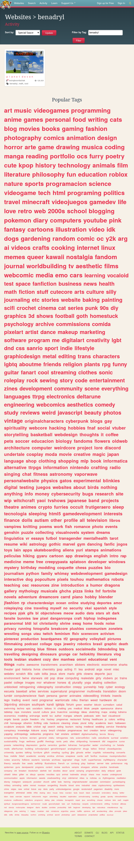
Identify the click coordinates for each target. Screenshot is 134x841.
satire (25, 785)
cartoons (40, 229)
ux (68, 763)
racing (78, 726)
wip (8, 500)
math (21, 83)
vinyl (64, 778)
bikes (14, 774)
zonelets (116, 628)
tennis (103, 734)
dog (29, 579)
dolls (27, 520)
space (23, 283)
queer (35, 256)
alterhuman (17, 748)
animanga (34, 715)
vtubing (42, 793)
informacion (32, 778)
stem (49, 793)
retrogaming (27, 687)
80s (30, 673)
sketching (94, 712)
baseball (21, 691)
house (55, 793)
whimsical (20, 792)
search (51, 726)
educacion (43, 441)
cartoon (56, 555)
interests (113, 513)
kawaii (55, 256)
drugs (86, 748)
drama (118, 708)
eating (60, 726)
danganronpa (61, 618)
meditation (121, 778)
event (26, 700)
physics (49, 480)
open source (22, 832)
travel (12, 201)
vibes (82, 778)
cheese (100, 800)
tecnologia (15, 513)
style (113, 607)
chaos (91, 774)
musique (42, 785)
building (29, 748)
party (52, 789)
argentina (64, 811)
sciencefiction (83, 737)
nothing (109, 487)
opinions (87, 811)
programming (91, 110)
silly (111, 291)
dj (69, 682)
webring (22, 811)
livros (37, 669)
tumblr (8, 695)
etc (36, 299)
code (81, 380)
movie (65, 454)
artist (31, 332)
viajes (13, 789)
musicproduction (117, 756)
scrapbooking (11, 737)
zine (55, 585)
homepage (15, 723)
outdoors (66, 648)
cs (100, 778)
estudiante (103, 737)
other (56, 520)
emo (61, 275)
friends (52, 364)
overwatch (96, 793)
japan (113, 454)
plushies (77, 628)
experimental (87, 480)
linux (108, 247)
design (107, 137)
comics (54, 137)
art (8, 110)
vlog (117, 654)
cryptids (97, 752)
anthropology (21, 734)
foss (6, 756)
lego (7, 700)
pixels (62, 579)
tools (8, 659)
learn (110, 723)
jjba (72, 752)
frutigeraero (98, 507)
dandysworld (27, 767)
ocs (82, 156)
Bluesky (46, 832)
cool (26, 83)
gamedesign (116, 573)
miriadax (60, 800)
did (103, 741)
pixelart (13, 332)
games (33, 119)
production (30, 638)
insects (116, 695)
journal (14, 265)
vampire (75, 767)
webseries (35, 734)
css (20, 348)
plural (83, 723)
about (79, 487)
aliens (68, 550)
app (69, 555)
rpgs (57, 643)
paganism (98, 789)
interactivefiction (121, 796)
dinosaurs (48, 654)
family (46, 573)
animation (81, 137)
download (110, 815)
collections (29, 800)
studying (87, 602)
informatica (115, 461)
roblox (118, 174)
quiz (58, 774)
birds (93, 487)
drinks (17, 814)
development (35, 388)
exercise (19, 796)
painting (112, 299)
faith (69, 807)
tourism (69, 726)
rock (32, 380)
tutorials (46, 759)
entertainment (107, 380)
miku (74, 700)
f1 (75, 669)
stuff (42, 291)
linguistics (14, 538)
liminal (102, 748)
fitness (40, 474)
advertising (54, 796)
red (5, 807)
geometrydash (54, 804)
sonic (106, 372)
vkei (88, 607)
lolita (45, 673)
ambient (75, 734)
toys (8, 550)
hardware (106, 700)
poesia (7, 745)
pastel (8, 682)
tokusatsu (25, 814)
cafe (37, 673)
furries (61, 507)
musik (44, 804)
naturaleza (101, 807)
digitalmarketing (90, 734)
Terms (78, 836)
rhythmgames (109, 778)
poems (45, 526)
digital (10, 487)
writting (121, 719)
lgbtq (10, 364)
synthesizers (119, 785)
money (42, 494)
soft (87, 756)
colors (112, 719)
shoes (75, 723)
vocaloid (118, 275)
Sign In (121, 3)
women (33, 737)
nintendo (79, 467)
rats (72, 737)
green (79, 704)
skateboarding (47, 550)
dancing (94, 544)
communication (11, 778)
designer (30, 807)
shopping (68, 461)
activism (107, 633)
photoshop (66, 814)
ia (87, 778)
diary (40, 220)
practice (103, 767)
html (59, 192)
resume (11, 544)
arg (123, 238)
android (89, 669)
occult (76, 507)
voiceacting (108, 752)
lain (17, 550)
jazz (109, 673)
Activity (43, 3)
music (23, 110)
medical (78, 708)
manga (14, 156)
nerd (35, 700)
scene (92, 388)
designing (30, 654)
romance (82, 526)
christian (61, 730)
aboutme (30, 364)
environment (12, 678)
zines (10, 388)
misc (116, 669)
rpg (106, 364)
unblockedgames (63, 789)
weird (49, 412)
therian (84, 700)
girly (98, 678)
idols (45, 789)
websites (62, 487)
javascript (70, 412)
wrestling (11, 633)
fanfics (94, 756)
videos (21, 247)
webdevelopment (87, 573)
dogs (11, 238)
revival (33, 785)
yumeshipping (119, 781)
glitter (21, 774)
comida (101, 324)
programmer (77, 691)
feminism (62, 633)
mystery (11, 567)
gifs (30, 613)
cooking (63, 247)
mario (71, 673)
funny (120, 364)
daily (103, 770)
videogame (20, 192)
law (35, 618)
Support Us (67, 3)
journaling (17, 299)
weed (94, 700)
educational (98, 659)
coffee (112, 434)
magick (125, 800)
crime (6, 789)
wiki (23, 544)
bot (50, 770)
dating (47, 800)
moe (98, 774)
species (41, 774)
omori (81, 659)
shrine (65, 623)
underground (116, 774)
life (122, 201)
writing (98, 119)
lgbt (116, 340)
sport (51, 348)
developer (97, 561)
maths (21, 664)
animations (110, 550)
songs (26, 633)
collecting (44, 532)
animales (75, 695)
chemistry (48, 669)
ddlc (5, 814)
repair (77, 800)
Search (32, 3)
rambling (95, 796)
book (96, 461)
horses (61, 682)
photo (97, 526)
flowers (102, 441)
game (46, 146)
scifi (9, 308)
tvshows (57, 500)
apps (27, 550)
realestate (87, 678)
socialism (38, 708)
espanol (27, 796)
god (17, 669)
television (97, 520)
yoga (87, 682)
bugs (87, 494)
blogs (96, 421)
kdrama (122, 712)
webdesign (66, 434)
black (88, 793)
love (10, 210)
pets (8, 441)
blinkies (111, 480)
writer (88, 752)
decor (64, 770)
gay (108, 421)
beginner (76, 807)
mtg (126, 763)
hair (57, 734)
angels (7, 719)
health (107, 283)
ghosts (79, 752)
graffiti (40, 741)
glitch (47, 752)
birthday (28, 567)
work (58, 526)
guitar (11, 372)
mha (36, 792)
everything (114, 388)
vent (113, 659)
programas (62, 719)
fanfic (109, 544)
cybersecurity (65, 494)
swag (76, 623)
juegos (43, 487)
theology (49, 741)
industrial (86, 785)
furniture (38, 752)
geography (79, 638)
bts (122, 648)
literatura (104, 654)
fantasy (14, 229)
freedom (34, 719)
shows (44, 316)
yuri (79, 550)
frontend (115, 804)
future (33, 789)
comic (86, 238)
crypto (45, 507)
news (90, 283)
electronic (93, 664)
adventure (27, 596)
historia (27, 669)
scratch (21, 673)
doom (122, 691)
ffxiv (75, 633)
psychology (19, 324)
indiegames (107, 618)
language (14, 461)
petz (65, 741)
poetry (115, 156)
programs (39, 767)
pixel (44, 618)
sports (34, 183)
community (68, 388)
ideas (84, 712)
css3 (119, 800)
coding (115, 146)
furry (96, 156)
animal (65, 774)
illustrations (50, 763)
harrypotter (85, 745)
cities (111, 811)
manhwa (68, 659)
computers (65, 220)
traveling (41, 607)
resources (40, 585)
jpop (59, 669)
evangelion (9, 792)
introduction (72, 585)
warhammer (35, 804)
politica (102, 814)
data (90, 613)
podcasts (89, 715)
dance (48, 332)
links (88, 591)
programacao (75, 730)
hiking (29, 555)
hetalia (120, 745)
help (101, 687)
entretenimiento (96, 804)
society (41, 756)
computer (42, 448)
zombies (52, 807)
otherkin (27, 723)
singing (12, 474)
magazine (112, 741)
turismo (23, 737)
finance (12, 520)
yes (70, 708)
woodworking (102, 811)
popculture (45, 579)
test (9, 283)
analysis (20, 726)
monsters (26, 712)
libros (114, 520)
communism (96, 628)
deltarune (89, 396)
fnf (97, 591)
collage (46, 643)
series (75, 308)
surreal (114, 737)
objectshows (51, 613)
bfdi (28, 623)
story (66, 380)
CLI (97, 832)
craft (78, 618)
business (70, 283)
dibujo (33, 774)
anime (13, 119)
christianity (48, 623)
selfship (39, 763)
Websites (19, 3)
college (18, 682)
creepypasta (56, 561)
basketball (41, 434)
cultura (45, 712)
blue (41, 648)
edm (98, 715)
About (78, 832)
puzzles (95, 567)
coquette (65, 567)
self (93, 811)
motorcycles (20, 807)
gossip (103, 796)
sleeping (38, 513)
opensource (107, 708)
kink (114, 800)
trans (84, 356)
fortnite (109, 591)
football (64, 316)
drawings (83, 555)
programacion (66, 183)
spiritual (7, 804)
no (65, 607)
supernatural (59, 691)
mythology (29, 591)
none (8, 648)
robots (117, 579)
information (55, 467)
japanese (77, 500)
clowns (88, 673)
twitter (122, 793)
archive (44, 324)
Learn (54, 3)
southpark (38, 704)
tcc (51, 715)
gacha (43, 745)
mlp (85, 461)
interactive (14, 579)
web (40, 210)
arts (79, 291)
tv (71, 265)
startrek (43, 770)
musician (40, 811)
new (20, 789)
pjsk (21, 613)
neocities (50, 774)
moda (51, 454)
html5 (55, 513)
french (61, 763)
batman (91, 763)
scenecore (89, 633)
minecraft (36, 201)
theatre (11, 507)
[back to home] (6, 4)
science (100, 183)
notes (7, 759)
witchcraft (24, 500)
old (46, 678)
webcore (38, 428)
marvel (69, 544)
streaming (63, 372)
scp (39, 789)
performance (116, 763)
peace (72, 811)
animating (16, 785)
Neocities (9, 832)
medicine (12, 561)
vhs (43, 719)
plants (92, 364)
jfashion (11, 602)
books (51, 128)
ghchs (65, 591)
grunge (64, 654)
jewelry (69, 643)
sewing (49, 380)
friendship (121, 726)
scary (44, 730)
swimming (9, 708)
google (76, 789)
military (7, 785)
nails (94, 737)
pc (116, 678)
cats (116, 119)
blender (106, 596)
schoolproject (42, 748)
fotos (61, 793)
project (84, 448)
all (82, 520)
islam (6, 796)
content (49, 767)
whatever (49, 682)
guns (18, 767)
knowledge (23, 730)
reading (37, 156)
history (45, 165)
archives (56, 759)
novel (107, 669)
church (46, 781)
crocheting (105, 745)
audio (80, 613)
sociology (74, 712)
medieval (88, 726)
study (11, 412)
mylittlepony (109, 759)
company (8, 770)
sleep (118, 507)
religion (72, 364)
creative (82, 454)
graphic (110, 643)
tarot (114, 538)
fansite (9, 618)
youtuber (37, 781)
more (116, 789)
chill (6, 723)
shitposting (82, 741)
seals (30, 763)
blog (10, 128)
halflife (79, 811)
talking (28, 752)
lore (98, 448)
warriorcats (62, 700)
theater (8, 669)
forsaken (22, 770)
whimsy (61, 573)
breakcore (59, 628)
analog (112, 712)
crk (15, 770)
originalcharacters (44, 421)
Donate (88, 832)
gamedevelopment (82, 513)
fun (71, 174)
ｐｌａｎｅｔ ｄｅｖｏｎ (20, 76)
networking (18, 745)
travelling (12, 654)
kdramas (72, 745)
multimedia (94, 691)
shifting (107, 804)
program (39, 340)
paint (73, 814)
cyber (109, 687)
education (92, 174)
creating (55, 752)
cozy (47, 659)
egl (44, 726)
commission (105, 781)
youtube (95, 220)
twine (25, 678)
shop (31, 461)
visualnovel (114, 715)
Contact (90, 836)
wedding (99, 726)
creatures (7, 800)
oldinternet (73, 778)
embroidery (106, 793)
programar (46, 700)
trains (123, 678)
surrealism (108, 704)
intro (114, 555)
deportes (104, 602)
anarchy (16, 759)
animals (103, 165)
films (111, 265)
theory (7, 763)
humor (96, 585)
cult (68, 804)
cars (76, 275)
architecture (17, 448)
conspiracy (10, 730)
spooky (110, 796)
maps (104, 712)
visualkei (63, 796)
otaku (51, 737)
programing (84, 192)
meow (68, 613)
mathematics (97, 579)
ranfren (33, 814)
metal (49, 356)
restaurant (75, 719)
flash (41, 695)
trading (16, 700)
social (103, 428)
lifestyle (84, 348)
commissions (73, 324)
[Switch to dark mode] (130, 3)
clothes (87, 372)
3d (31, 316)
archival (50, 814)
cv (114, 745)
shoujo (84, 774)
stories (50, 299)
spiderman (9, 767)
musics (105, 774)
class (94, 785)
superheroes (94, 759)
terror (103, 730)
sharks (123, 664)
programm (39, 800)
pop (52, 678)
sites (72, 741)
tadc (63, 804)
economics (10, 715)
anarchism (66, 664)
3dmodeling (107, 648)
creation (94, 730)
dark (115, 613)
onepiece (70, 756)
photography (23, 137)
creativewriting (53, 778)
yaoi (41, 500)
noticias (93, 778)
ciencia (11, 807)
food (79, 119)
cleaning (65, 723)
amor (118, 602)
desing (115, 793)
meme (28, 561)
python (32, 573)
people (95, 708)
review (57, 767)
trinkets (105, 695)
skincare (24, 704)
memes (14, 256)
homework (95, 741)
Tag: (79, 32)
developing (86, 807)
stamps (92, 550)
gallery (10, 591)
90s (104, 308)
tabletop (8, 712)
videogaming (114, 730)
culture (95, 291)
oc (100, 238)
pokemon (17, 220)
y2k (111, 238)
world (45, 715)
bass (12, 796)
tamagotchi (69, 800)
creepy (77, 687)
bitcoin (97, 704)
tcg (121, 807)
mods (7, 748)
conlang (75, 763)
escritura (66, 767)
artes (32, 691)
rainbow (108, 800)
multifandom (18, 800)
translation (110, 691)
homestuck (104, 316)
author (58, 715)
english (101, 555)
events (111, 526)
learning (94, 275)
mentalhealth (96, 538)
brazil (52, 730)
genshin (11, 532)
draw (60, 678)
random (63, 238)
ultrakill (7, 774)
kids (107, 763)
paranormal (13, 623)
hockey (51, 719)
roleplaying (13, 607)
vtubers (108, 678)
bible (29, 726)
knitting (30, 526)
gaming (73, 128)
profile (71, 520)
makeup (68, 332)
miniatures (55, 811)
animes (28, 507)
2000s (56, 210)
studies (44, 807)
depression (32, 745)
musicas (103, 756)
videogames (51, 110)
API (112, 832)
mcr (39, 682)
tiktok (87, 708)
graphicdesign (22, 356)
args (99, 669)
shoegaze (85, 767)
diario (38, 807)
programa (48, 734)
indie (66, 348)
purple (25, 719)
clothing (47, 461)
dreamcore (49, 596)
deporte (100, 673)
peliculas (12, 555)
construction (63, 687)
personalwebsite (21, 480)
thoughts (89, 434)
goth (82, 316)
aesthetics (80, 404)
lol (35, 623)
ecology (120, 687)
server (100, 763)
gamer (63, 695)
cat (62, 308)
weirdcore (64, 448)
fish (68, 526)
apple (22, 778)
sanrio (35, 348)
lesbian (20, 659)
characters (106, 356)
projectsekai (93, 814)
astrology (38, 544)
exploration (72, 796)
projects (110, 500)
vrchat (26, 789)
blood (71, 785)
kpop (26, 165)
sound (36, 712)
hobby (91, 596)
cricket (37, 726)
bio (108, 567)
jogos (122, 544)
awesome (32, 664)
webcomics (50, 404)
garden (62, 745)
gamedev (102, 201)
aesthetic (89, 265)
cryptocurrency (104, 785)
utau (37, 633)
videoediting (91, 695)
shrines (60, 756)
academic (31, 756)
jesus (53, 673)
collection (110, 682)
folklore (26, 759)
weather (88, 704)
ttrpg (38, 396)
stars (100, 613)
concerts (120, 752)
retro (25, 210)
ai (6, 247)
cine (28, 607)
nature (13, 183)
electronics (61, 396)
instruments (36, 796)
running (24, 628)
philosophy (48, 174)
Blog (104, 832)
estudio (16, 763)
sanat (71, 770)
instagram (16, 781)
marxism (68, 793)
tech (44, 192)
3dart (21, 756)
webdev (9, 673)
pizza (78, 591)
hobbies (76, 428)
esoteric (36, 759)
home (87, 623)
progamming (24, 648)
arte (30, 146)
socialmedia (86, 648)
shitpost (111, 770)
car (75, 654)
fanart (28, 372)
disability (108, 789)
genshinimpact (58, 748)
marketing (92, 332)
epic (28, 708)
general (43, 737)
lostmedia (74, 774)
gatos (66, 480)
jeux (83, 800)
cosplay (34, 454)
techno (20, 708)
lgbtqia (60, 704)
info (29, 494)
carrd (65, 596)
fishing (86, 719)
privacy (10, 628)
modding (46, 567)
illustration (71, 229)
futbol (51, 538)
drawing (68, 146)
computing (72, 678)
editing (67, 356)
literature (17, 174)
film (122, 165)
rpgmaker (67, 759)
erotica (50, 756)
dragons (112, 585)
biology (64, 441)
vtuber (119, 428)
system (87, 532)
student (34, 659)
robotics (84, 643)
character (122, 759)
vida (45, 723)
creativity (98, 340)
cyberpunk (77, 421)
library (111, 734)
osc (25, 585)
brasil (97, 643)
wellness (30, 741)
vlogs (77, 759)
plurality (77, 682)
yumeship (90, 687)
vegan (45, 796)
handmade (114, 767)
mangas (67, 715)
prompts (118, 811)
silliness (123, 804)
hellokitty (87, 654)
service (110, 726)
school (77, 210)
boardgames (51, 638)
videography (45, 687)
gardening (35, 238)
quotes (19, 752)
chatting (62, 708)
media (44, 275)
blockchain (33, 770)
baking (91, 299)
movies (29, 128)
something (91, 800)
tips (93, 807)
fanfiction (45, 283)
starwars (36, 678)
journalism (14, 573)
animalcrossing (84, 796)
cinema (47, 308)
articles (95, 767)
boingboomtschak (17, 80)
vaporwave (85, 474)
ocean (61, 602)
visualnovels (67, 532)
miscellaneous (112, 807)
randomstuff (86, 789)
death (123, 643)
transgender (70, 538)
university (9, 752)
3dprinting (10, 704)
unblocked (10, 687)
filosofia (63, 785)
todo (60, 781)
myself (55, 607)
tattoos (48, 708)
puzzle (27, 532)
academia (100, 723)
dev (56, 659)
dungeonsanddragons (20, 804)
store (62, 673)
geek (119, 770)
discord (113, 448)
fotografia (41, 628)
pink (115, 220)
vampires (12, 526)
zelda (29, 792)
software (15, 340)
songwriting (53, 785)
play (83, 763)
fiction (27, 291)
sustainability (10, 741)
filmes (52, 648)
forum (70, 704)
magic (98, 454)
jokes (125, 811)
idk (111, 229)
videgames (8, 811)
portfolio (62, 156)
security (76, 607)
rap (123, 555)
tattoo (94, 748)
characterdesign (40, 602)
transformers (49, 664)
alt (108, 613)
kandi (50, 704)
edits (11, 814)
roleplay (14, 380)
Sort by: (9, 32)
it (102, 434)
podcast (31, 643)
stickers (80, 664)
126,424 (40, 80)
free (39, 561)
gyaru (42, 555)
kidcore (35, 730)
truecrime (62, 712)
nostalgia (79, 256)
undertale (14, 454)
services (43, 691)
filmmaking (13, 643)
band (94, 500)
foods (99, 623)
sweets (42, 778)
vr (27, 538)
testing (26, 487)
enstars (65, 734)
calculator (93, 781)
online (73, 602)
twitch (48, 633)
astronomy (61, 474)
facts (75, 793)
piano (77, 596)
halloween (120, 723)
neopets (85, 804)
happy (33, 811)
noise (110, 623)
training (67, 781)
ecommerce (109, 664)
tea (81, 669)
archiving (41, 814)
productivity (62, 807)
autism (41, 520)
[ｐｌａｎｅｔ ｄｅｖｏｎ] (25, 62)
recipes (10, 613)
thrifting (38, 723)
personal (58, 119)
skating (97, 682)
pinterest (11, 638)
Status (120, 832)
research (104, 494)
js (106, 719)
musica (92, 146)
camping (80, 770)
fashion (96, 128)
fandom (106, 256)
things (9, 664)
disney (7, 781)
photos (112, 412)
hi (55, 708)
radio (115, 467)
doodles (56, 770)
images (30, 682)
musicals (49, 591)
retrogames (62, 737)
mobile (13, 756)
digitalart (73, 340)
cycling (65, 752)
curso (122, 741)
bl (37, 613)
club (47, 811)
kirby (90, 723)
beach (81, 793)
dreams (103, 532)
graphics (15, 316)
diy (114, 308)
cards (80, 756)
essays (37, 538)
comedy (105, 404)
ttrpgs (34, 467)
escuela (9, 691)
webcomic (19, 275)
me (56, 340)
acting (68, 669)
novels (10, 596)
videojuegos (69, 201)
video (97, 229)
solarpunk (27, 781)
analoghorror (74, 748)
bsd (104, 715)
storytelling (16, 434)
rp (23, 602)
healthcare (97, 719)
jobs (15, 811)
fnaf (91, 428)
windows (117, 561)
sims (78, 785)
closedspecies (114, 748)
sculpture (9, 726)
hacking (57, 428)
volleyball (98, 638)
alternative (15, 467)
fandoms (83, 441)
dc (115, 700)
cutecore (61, 291)
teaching (12, 585)
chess (80, 567)
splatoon (78, 561)
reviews (30, 412)
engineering (19, 404)
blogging (102, 210)
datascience (82, 814)
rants (58, 741)
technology (74, 165)
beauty (92, 412)
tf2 (66, 638)
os (27, 774)
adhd (53, 781)
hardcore (54, 723)
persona (52, 695)
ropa (16, 712)
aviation (124, 737)
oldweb (120, 441)
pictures (114, 638)
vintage (13, 420)
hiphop (89, 618)
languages (17, 396)
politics (114, 192)
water (95, 745)
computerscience (25, 695)
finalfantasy (76, 804)
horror (13, 146)
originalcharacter (79, 781)
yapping (8, 734)
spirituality (15, 428)
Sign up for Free (105, 3)
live (23, 763)
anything (13, 494)
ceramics (52, 745)
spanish (100, 607)
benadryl (13, 83)
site (119, 494)
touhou (77, 579)
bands (16, 719)
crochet (26, 308)
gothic (55, 544)
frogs (22, 741)
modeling (22, 715)
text (86, 730)
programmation (93, 770)
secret (57, 814)
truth (84, 759)
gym (81, 544)
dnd (9, 348)
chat (26, 474)
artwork (78, 715)
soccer (22, 441)
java (53, 712)
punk (91, 308)
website (71, 299)
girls (79, 673)
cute (10, 165)
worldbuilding (46, 265)
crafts (41, 247)
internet (88, 247)
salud (119, 704)
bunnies (24, 618)
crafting (99, 467)
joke (53, 800)
